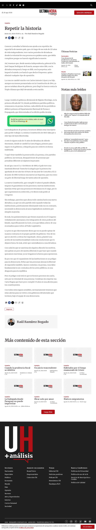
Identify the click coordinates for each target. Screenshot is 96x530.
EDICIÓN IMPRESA (84, 13)
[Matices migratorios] (77, 386)
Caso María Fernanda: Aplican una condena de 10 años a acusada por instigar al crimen (75, 123)
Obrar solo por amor (44, 399)
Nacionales (65, 56)
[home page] (48, 12)
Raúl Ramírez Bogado (33, 322)
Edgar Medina (77, 66)
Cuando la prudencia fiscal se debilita (17, 369)
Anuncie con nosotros (35, 468)
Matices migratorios (74, 399)
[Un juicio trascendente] (48, 355)
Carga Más (48, 412)
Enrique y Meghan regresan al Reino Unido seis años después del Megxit (70, 75)
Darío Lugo (83, 401)
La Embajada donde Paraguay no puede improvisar (14, 401)
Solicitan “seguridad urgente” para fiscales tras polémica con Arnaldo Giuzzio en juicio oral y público (76, 140)
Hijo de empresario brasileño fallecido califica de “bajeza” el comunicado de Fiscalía (77, 115)
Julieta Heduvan (25, 406)
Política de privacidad (26, 528)
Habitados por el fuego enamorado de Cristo (75, 369)
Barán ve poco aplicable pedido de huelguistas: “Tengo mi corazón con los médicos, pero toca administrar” (77, 149)
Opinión (7, 23)
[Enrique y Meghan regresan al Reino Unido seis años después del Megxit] (87, 73)
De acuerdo (87, 527)
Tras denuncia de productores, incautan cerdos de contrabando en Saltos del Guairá (70, 60)
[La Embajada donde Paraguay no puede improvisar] (18, 386)
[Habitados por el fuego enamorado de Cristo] (77, 355)
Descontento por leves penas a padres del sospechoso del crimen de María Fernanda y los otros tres (77, 132)
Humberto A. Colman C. (26, 373)
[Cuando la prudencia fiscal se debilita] (18, 355)
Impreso (9, 309)
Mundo (63, 72)
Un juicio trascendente (45, 368)
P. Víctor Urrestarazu (83, 373)
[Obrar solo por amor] (48, 386)
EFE (79, 79)
